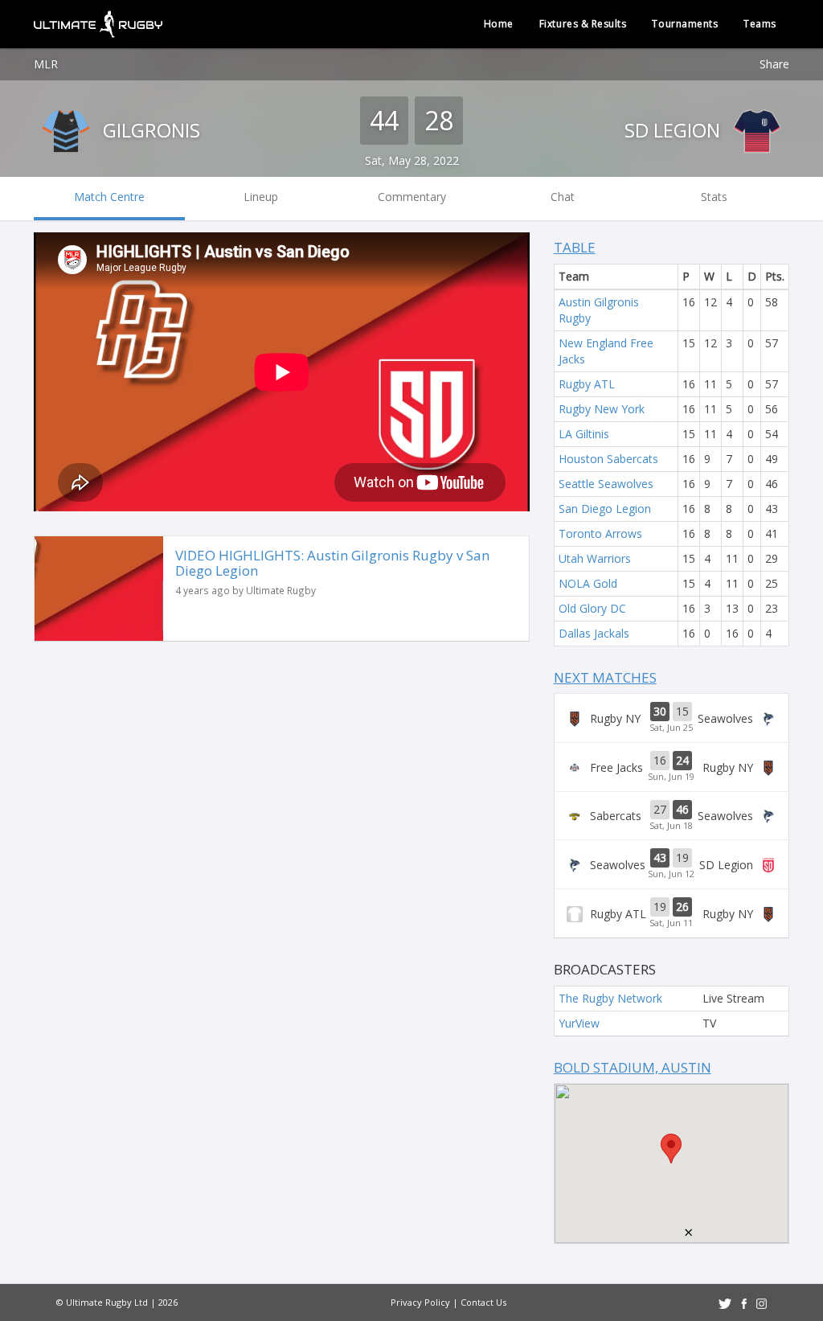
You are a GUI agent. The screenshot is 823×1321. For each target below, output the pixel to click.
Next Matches (605, 677)
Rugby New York (602, 408)
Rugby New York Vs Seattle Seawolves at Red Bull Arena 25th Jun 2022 (671, 718)
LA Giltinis (584, 433)
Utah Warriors (595, 558)
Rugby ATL (587, 384)
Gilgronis (149, 130)
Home (499, 24)
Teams (759, 24)
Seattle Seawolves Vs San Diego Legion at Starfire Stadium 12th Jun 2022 (671, 864)
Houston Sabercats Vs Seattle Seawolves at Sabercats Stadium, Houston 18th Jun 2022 (671, 816)
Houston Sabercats (608, 458)
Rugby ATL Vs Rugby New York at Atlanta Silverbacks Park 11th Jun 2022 (671, 913)
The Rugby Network (610, 998)
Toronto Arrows (600, 533)
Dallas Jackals (594, 633)
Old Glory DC (592, 608)
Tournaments (685, 24)
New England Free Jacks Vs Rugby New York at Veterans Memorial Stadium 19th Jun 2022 (671, 767)
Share (774, 64)
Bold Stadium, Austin (632, 1067)
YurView (579, 1023)
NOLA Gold (588, 583)
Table (575, 247)
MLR (46, 64)
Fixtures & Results (583, 24)
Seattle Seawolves (606, 483)
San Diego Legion (605, 508)
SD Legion (674, 130)
